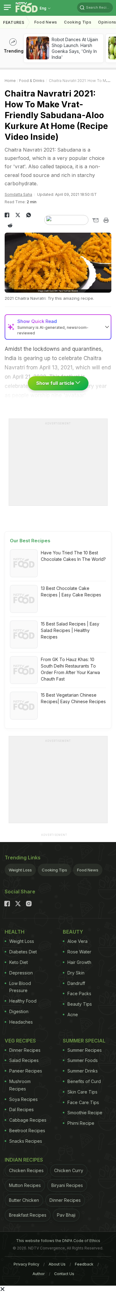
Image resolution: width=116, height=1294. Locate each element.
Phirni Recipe (80, 1123)
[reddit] (10, 225)
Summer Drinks (82, 1070)
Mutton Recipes (25, 1185)
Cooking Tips (54, 869)
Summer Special (84, 1041)
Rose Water (79, 951)
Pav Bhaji (66, 1215)
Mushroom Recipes (20, 1085)
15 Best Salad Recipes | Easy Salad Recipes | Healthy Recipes (70, 630)
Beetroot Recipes (27, 1130)
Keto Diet (18, 962)
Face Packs (79, 993)
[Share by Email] (95, 220)
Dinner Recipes (25, 1050)
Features (13, 22)
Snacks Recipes (25, 1141)
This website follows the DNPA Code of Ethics (58, 1240)
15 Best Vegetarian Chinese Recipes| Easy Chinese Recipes (73, 698)
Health (14, 932)
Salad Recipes (24, 1060)
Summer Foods (82, 1060)
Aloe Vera (77, 941)
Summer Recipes (84, 1050)
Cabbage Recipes (27, 1120)
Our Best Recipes (30, 541)
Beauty (73, 932)
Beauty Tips (79, 1004)
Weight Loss (20, 869)
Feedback (84, 1264)
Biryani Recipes (67, 1185)
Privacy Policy (26, 1264)
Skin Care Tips (82, 1091)
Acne (72, 1014)
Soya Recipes (23, 1099)
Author (38, 1273)
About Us (57, 1264)
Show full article (55, 383)
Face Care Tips (83, 1102)
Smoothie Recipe (84, 1112)
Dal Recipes (21, 1109)
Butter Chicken (24, 1200)
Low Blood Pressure (20, 987)
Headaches (21, 1022)
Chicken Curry (68, 1170)
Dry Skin (75, 972)
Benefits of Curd (84, 1081)
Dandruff (76, 983)
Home (10, 80)
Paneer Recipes (25, 1070)
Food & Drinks (32, 80)
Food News (45, 22)
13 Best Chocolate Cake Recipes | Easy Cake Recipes (71, 591)
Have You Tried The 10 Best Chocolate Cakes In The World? (73, 556)
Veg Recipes (20, 1041)
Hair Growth (79, 962)
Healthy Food (23, 1001)
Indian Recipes (24, 1160)
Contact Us (64, 1273)
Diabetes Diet (23, 951)
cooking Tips (77, 22)
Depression (21, 972)
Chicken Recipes (26, 1170)
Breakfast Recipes (27, 1215)
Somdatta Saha (18, 194)
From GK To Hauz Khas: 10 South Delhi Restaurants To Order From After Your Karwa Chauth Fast (70, 669)
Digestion (18, 1011)
